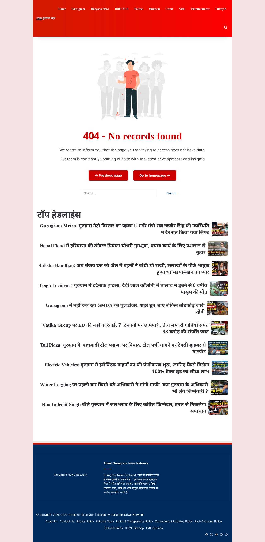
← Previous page (108, 175)
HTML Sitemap (134, 528)
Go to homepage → (154, 175)
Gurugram (78, 9)
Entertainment (200, 9)
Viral (182, 9)
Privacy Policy (85, 521)
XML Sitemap (154, 528)
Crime (169, 9)
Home (62, 9)
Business (154, 9)
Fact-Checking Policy (208, 521)
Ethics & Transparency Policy (134, 521)
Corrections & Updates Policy (174, 521)
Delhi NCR (122, 9)
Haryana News (100, 9)
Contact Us (67, 521)
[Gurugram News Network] (45, 18)
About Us (52, 521)
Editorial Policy (113, 528)
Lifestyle (220, 9)
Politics (138, 9)
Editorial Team (105, 521)
